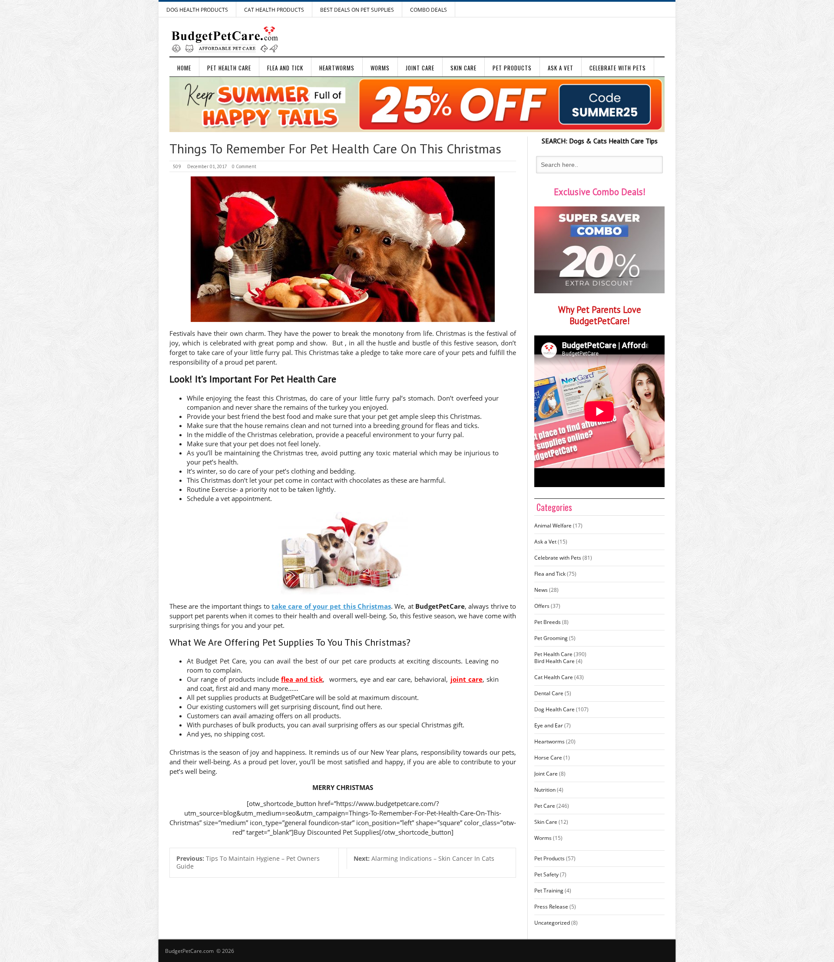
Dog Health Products (197, 9)
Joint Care (420, 67)
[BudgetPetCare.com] (225, 39)
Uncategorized (552, 922)
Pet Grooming (551, 638)
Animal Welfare (553, 525)
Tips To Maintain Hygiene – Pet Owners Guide (248, 862)
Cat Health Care (553, 677)
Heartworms (336, 67)
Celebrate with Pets (617, 67)
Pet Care (544, 805)
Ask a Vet (560, 67)
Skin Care (463, 67)
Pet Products (512, 67)
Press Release (551, 906)
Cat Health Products (274, 9)
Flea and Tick (285, 67)
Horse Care (548, 757)
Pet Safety (546, 874)
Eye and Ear (548, 725)
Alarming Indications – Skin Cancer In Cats (424, 858)
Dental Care (548, 693)
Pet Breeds (547, 622)
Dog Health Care (554, 709)
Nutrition (545, 789)
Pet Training (548, 890)
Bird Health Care (554, 661)
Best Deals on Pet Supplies (357, 9)
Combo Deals (428, 9)
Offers (541, 606)
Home (184, 67)
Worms (380, 67)
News (541, 590)
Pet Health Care (229, 67)
